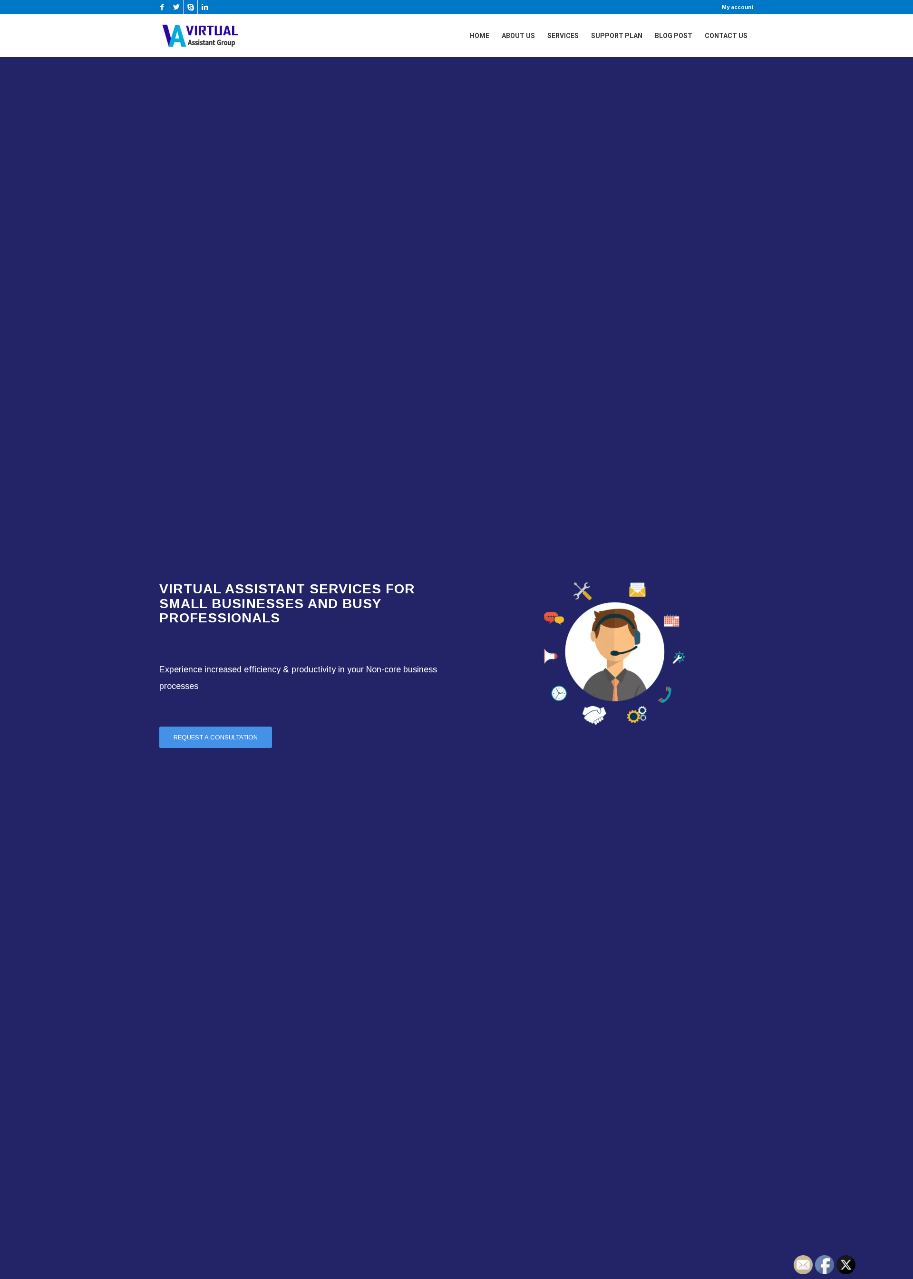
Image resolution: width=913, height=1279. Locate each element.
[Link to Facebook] (162, 7)
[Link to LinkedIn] (205, 7)
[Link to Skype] (190, 7)
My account (738, 7)
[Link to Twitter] (176, 7)
